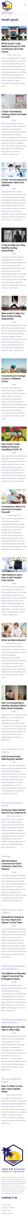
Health (9, 55)
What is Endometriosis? (13, 640)
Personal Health (16, 816)
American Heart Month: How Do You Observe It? (13, 811)
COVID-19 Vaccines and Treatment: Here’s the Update (14, 182)
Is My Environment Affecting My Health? (12, 758)
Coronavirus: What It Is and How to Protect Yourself (13, 509)
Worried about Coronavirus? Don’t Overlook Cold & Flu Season (11, 865)
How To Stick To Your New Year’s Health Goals (12, 1089)
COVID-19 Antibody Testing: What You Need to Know (13, 114)
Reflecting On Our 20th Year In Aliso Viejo (13, 1028)
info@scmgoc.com (7, 1213)
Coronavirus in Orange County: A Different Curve (13, 378)
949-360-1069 (5, 1210)
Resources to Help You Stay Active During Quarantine (12, 316)
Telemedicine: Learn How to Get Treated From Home (11, 577)
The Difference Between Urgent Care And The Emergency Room (13, 976)
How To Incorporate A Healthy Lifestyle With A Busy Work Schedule (13, 705)
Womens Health (16, 643)
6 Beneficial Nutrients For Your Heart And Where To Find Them (12, 920)
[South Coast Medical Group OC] (7, 14)
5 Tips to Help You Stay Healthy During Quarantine (13, 248)
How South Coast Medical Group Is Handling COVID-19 (11, 446)
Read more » (14, 154)
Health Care (16, 55)
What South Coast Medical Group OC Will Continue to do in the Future (13, 47)
